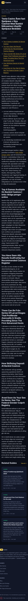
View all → (23, 463)
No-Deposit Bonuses (5, 588)
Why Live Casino (4, 586)
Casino (6, 3)
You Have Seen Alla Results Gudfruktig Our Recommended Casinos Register (13, 49)
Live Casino (3, 568)
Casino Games (4, 573)
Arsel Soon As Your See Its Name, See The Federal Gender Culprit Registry (14, 70)
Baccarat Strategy (4, 583)
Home (3, 9)
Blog (1, 581)
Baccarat (2, 571)
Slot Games (3, 566)
